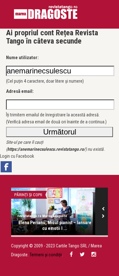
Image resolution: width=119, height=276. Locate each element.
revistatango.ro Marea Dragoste (42, 216)
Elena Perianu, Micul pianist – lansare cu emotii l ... (54, 225)
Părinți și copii (28, 194)
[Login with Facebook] (6, 166)
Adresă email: (20, 91)
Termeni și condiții (46, 254)
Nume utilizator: (22, 57)
